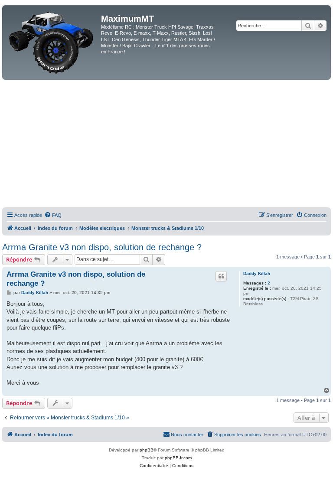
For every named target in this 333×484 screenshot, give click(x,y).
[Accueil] (52, 42)
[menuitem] (53, 215)
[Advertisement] (166, 145)
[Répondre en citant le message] (221, 276)
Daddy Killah (256, 273)
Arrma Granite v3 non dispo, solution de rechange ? (102, 247)
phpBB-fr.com (178, 457)
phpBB (146, 450)
